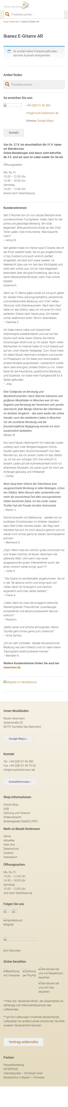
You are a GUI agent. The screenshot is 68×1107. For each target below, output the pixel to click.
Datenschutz (11, 848)
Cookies (8, 853)
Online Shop (10, 804)
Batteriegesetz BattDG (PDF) (20, 821)
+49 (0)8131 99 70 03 (22, 765)
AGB (6, 808)
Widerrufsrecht (12, 817)
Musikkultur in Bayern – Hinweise (23, 1077)
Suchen (8, 14)
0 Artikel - (56, 5)
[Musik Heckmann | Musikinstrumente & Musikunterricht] (16, 5)
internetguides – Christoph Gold (22, 1073)
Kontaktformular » (20, 781)
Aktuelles (9, 840)
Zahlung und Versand (16, 813)
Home (7, 836)
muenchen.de (12, 667)
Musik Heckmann (11, 21)
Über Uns (9, 844)
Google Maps (45, 120)
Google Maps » (18, 738)
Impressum (10, 857)
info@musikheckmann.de (19, 769)
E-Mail (44, 5)
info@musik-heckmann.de (42, 113)
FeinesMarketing (13, 1065)
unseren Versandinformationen (22, 1025)
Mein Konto (50, 5)
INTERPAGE (10, 1069)
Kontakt (13, 132)
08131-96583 (37, 5)
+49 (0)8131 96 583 (38, 105)
